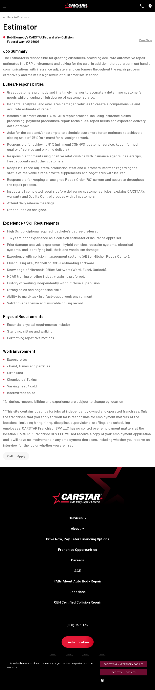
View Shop (145, 40)
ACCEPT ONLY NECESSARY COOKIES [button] (123, 664)
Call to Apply (16, 456)
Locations (77, 591)
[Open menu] (5, 6)
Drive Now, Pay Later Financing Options (77, 539)
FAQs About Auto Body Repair (77, 581)
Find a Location (77, 642)
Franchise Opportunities (77, 549)
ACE (77, 570)
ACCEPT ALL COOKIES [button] (124, 672)
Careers (77, 560)
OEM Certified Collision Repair (77, 602)
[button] (103, 680)
